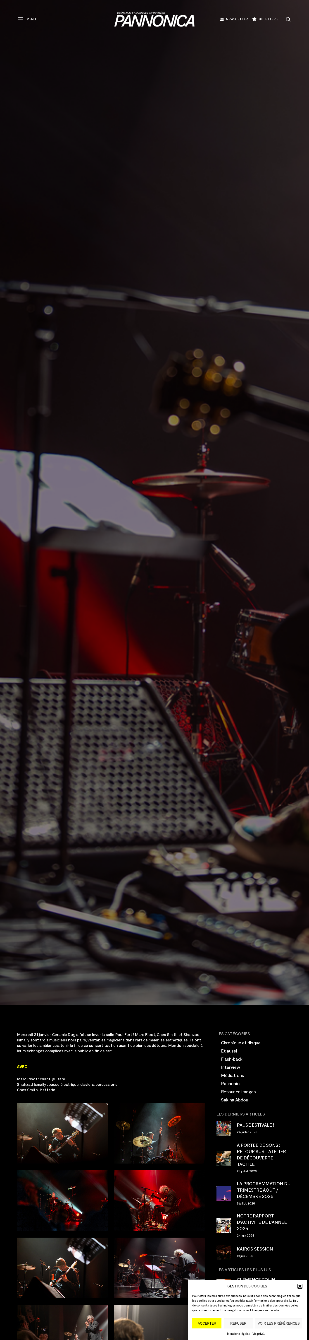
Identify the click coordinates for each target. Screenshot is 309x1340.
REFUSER (238, 1323)
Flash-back (231, 1059)
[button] (300, 1286)
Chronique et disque (241, 1043)
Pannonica (231, 1083)
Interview (230, 1067)
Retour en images (65, 550)
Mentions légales (238, 1334)
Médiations (232, 1075)
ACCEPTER (207, 1323)
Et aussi (229, 1051)
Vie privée (258, 1334)
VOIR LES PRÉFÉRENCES (279, 1323)
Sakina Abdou (234, 1100)
